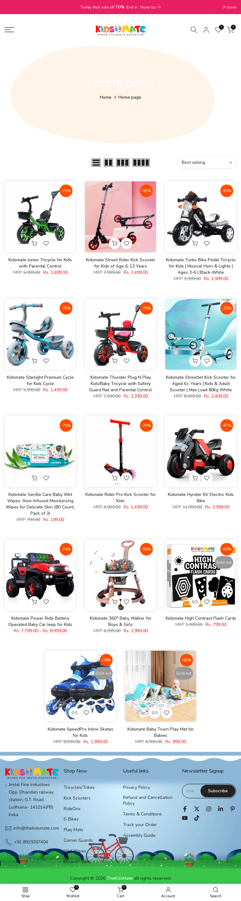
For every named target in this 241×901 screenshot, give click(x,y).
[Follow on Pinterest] (232, 809)
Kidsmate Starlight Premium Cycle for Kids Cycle (40, 380)
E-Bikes (71, 819)
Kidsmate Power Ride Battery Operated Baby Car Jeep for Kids (40, 621)
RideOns (72, 809)
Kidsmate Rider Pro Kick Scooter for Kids (120, 498)
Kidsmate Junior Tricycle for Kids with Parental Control (40, 263)
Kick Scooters (77, 798)
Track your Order (140, 825)
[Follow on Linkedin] (220, 809)
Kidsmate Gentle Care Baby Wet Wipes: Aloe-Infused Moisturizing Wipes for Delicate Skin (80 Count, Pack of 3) (40, 504)
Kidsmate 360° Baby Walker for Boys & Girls (121, 621)
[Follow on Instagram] (209, 809)
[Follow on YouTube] (185, 818)
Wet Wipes (75, 851)
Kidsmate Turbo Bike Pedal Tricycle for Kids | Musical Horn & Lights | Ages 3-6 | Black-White (201, 266)
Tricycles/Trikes (79, 787)
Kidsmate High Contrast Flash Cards (201, 618)
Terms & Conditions (142, 814)
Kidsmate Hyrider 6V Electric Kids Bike (201, 498)
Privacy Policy (136, 787)
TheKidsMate (120, 878)
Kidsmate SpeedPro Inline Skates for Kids (80, 732)
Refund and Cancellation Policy (148, 800)
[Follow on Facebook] (185, 809)
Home (105, 97)
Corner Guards (78, 840)
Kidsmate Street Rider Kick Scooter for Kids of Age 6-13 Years (120, 263)
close (13, 7)
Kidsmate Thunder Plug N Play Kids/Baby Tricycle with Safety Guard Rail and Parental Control (120, 383)
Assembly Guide (139, 835)
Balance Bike (77, 862)
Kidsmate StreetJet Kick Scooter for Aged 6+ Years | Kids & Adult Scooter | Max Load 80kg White (201, 383)
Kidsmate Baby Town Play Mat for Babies (160, 732)
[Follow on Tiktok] (197, 818)
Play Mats (73, 830)
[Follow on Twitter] (197, 809)
